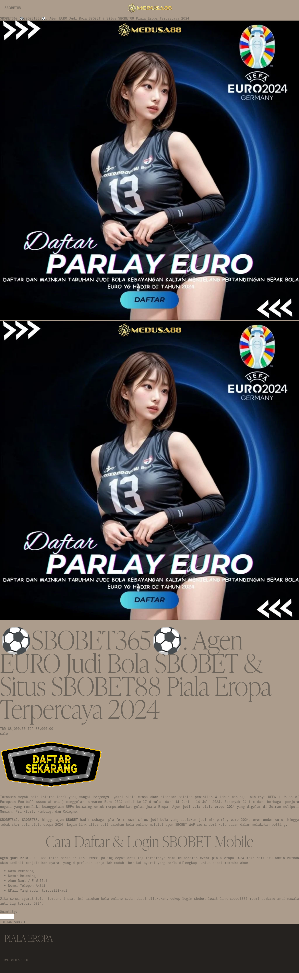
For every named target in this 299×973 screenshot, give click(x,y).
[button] (13, 922)
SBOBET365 (9, 18)
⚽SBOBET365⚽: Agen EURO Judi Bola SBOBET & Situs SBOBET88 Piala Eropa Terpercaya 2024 (104, 18)
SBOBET (72, 819)
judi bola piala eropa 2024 (208, 806)
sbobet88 (12, 8)
